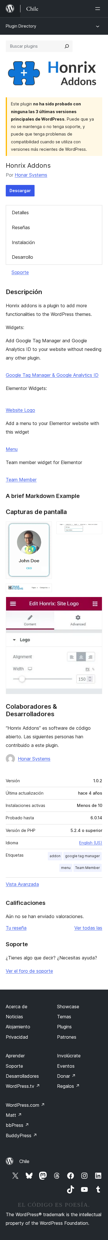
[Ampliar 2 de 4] (94, 529)
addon (55, 856)
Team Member (21, 479)
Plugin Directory (21, 26)
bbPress (17, 1125)
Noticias (14, 1016)
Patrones (66, 1037)
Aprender (15, 1056)
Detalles (20, 212)
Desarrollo (22, 257)
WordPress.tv (23, 1086)
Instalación (23, 242)
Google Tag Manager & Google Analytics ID (52, 375)
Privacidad (17, 1037)
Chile (24, 1161)
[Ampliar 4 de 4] (94, 604)
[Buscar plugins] (67, 46)
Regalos (68, 1086)
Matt (14, 1115)
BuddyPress (21, 1135)
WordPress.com (25, 1105)
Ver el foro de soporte (29, 971)
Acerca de (16, 1006)
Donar (66, 1076)
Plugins (64, 1027)
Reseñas (21, 227)
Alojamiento (18, 1027)
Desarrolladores (22, 1076)
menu (66, 868)
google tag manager (82, 856)
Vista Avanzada (22, 884)
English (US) (90, 842)
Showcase (68, 1006)
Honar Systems (31, 175)
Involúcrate (69, 1056)
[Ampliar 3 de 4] (44, 591)
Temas (64, 1016)
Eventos (66, 1066)
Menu (12, 449)
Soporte (20, 272)
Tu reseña (16, 928)
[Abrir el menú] (99, 8)
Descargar (20, 190)
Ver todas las (88, 928)
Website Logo (20, 410)
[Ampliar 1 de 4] (44, 529)
